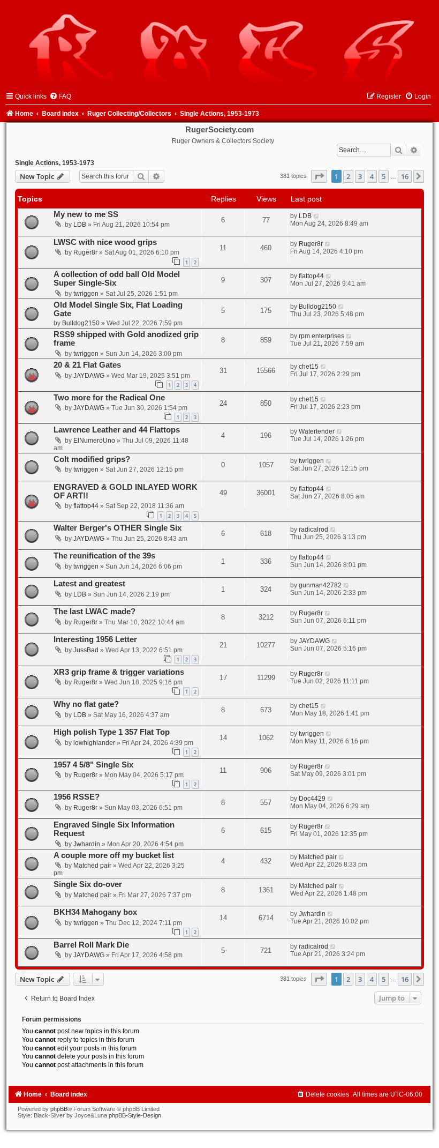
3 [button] (360, 176)
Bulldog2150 (81, 323)
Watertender (317, 431)
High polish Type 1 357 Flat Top (112, 732)
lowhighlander (94, 743)
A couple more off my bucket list (114, 855)
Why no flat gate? (86, 704)
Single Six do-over (88, 884)
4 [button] (372, 176)
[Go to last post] (316, 216)
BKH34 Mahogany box (95, 912)
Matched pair (92, 865)
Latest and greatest (89, 583)
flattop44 (311, 276)
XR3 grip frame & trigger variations (119, 672)
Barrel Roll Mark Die (91, 945)
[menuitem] (60, 96)
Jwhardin (86, 844)
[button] (319, 176)
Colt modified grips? (92, 459)
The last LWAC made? (94, 611)
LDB (79, 224)
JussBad (86, 650)
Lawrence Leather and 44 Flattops (117, 430)
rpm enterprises (321, 336)
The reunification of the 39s (104, 555)
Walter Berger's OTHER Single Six (117, 528)
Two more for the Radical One (109, 397)
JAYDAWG (88, 375)
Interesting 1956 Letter (95, 639)
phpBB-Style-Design (135, 1115)
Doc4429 (312, 798)
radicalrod (313, 529)
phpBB (58, 1109)
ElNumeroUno (94, 440)
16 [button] (404, 176)
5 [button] (383, 176)
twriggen (86, 293)
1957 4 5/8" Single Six (93, 765)
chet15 (309, 366)
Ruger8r (85, 252)
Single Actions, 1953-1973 (54, 163)
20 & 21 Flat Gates (87, 365)
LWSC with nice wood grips (105, 242)
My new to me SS (86, 214)
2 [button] (348, 176)
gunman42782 (320, 585)
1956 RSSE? (77, 797)
